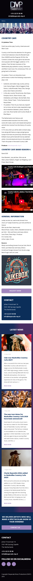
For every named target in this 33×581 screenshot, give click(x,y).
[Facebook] (9, 564)
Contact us (15, 527)
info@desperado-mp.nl (16, 16)
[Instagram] (14, 564)
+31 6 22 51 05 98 (16, 13)
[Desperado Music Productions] (16, 6)
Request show (15, 291)
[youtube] (4, 564)
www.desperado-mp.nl (14, 145)
